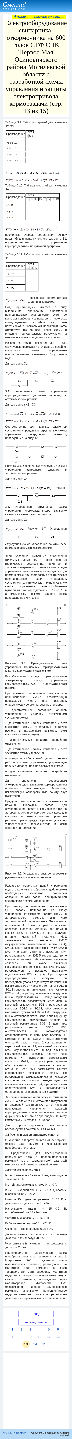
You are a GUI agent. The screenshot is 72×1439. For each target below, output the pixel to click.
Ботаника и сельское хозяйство (39, 17)
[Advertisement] (36, 1391)
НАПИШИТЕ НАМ (14, 1432)
